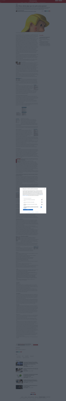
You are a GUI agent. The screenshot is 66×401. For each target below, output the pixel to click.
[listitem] (33, 198)
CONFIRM (28, 209)
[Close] (45, 189)
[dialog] (33, 200)
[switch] (41, 199)
